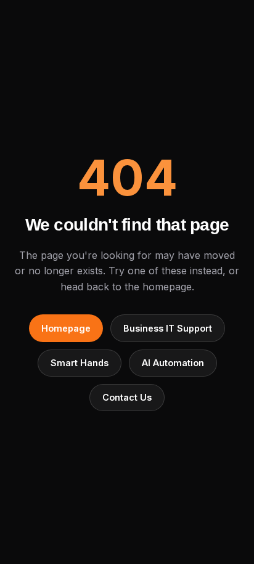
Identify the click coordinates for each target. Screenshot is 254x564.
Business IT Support (167, 328)
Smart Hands (80, 363)
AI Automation (173, 363)
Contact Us (127, 397)
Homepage (66, 328)
